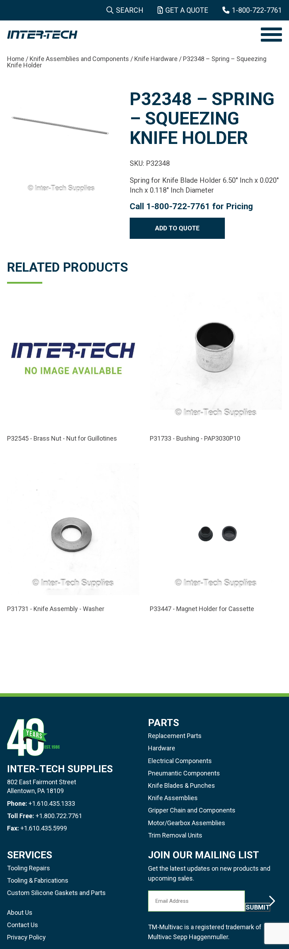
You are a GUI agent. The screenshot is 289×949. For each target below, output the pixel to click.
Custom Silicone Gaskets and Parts (56, 892)
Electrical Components (180, 760)
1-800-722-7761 (257, 10)
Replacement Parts (175, 735)
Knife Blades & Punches (181, 785)
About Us (19, 912)
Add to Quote (177, 228)
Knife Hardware (156, 58)
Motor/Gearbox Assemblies (186, 823)
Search (129, 10)
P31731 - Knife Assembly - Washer (55, 609)
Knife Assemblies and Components (79, 58)
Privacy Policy (26, 937)
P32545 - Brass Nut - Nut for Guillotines (62, 438)
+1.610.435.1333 (52, 803)
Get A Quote (186, 10)
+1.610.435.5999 (43, 828)
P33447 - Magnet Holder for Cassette (202, 609)
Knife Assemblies (173, 798)
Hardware (161, 748)
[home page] (130, 34)
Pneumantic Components (184, 773)
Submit (258, 907)
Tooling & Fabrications (37, 880)
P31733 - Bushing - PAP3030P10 (195, 438)
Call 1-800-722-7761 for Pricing (191, 206)
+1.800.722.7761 (59, 816)
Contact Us (22, 925)
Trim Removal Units (175, 835)
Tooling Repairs (28, 868)
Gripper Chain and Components (191, 810)
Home (15, 58)
